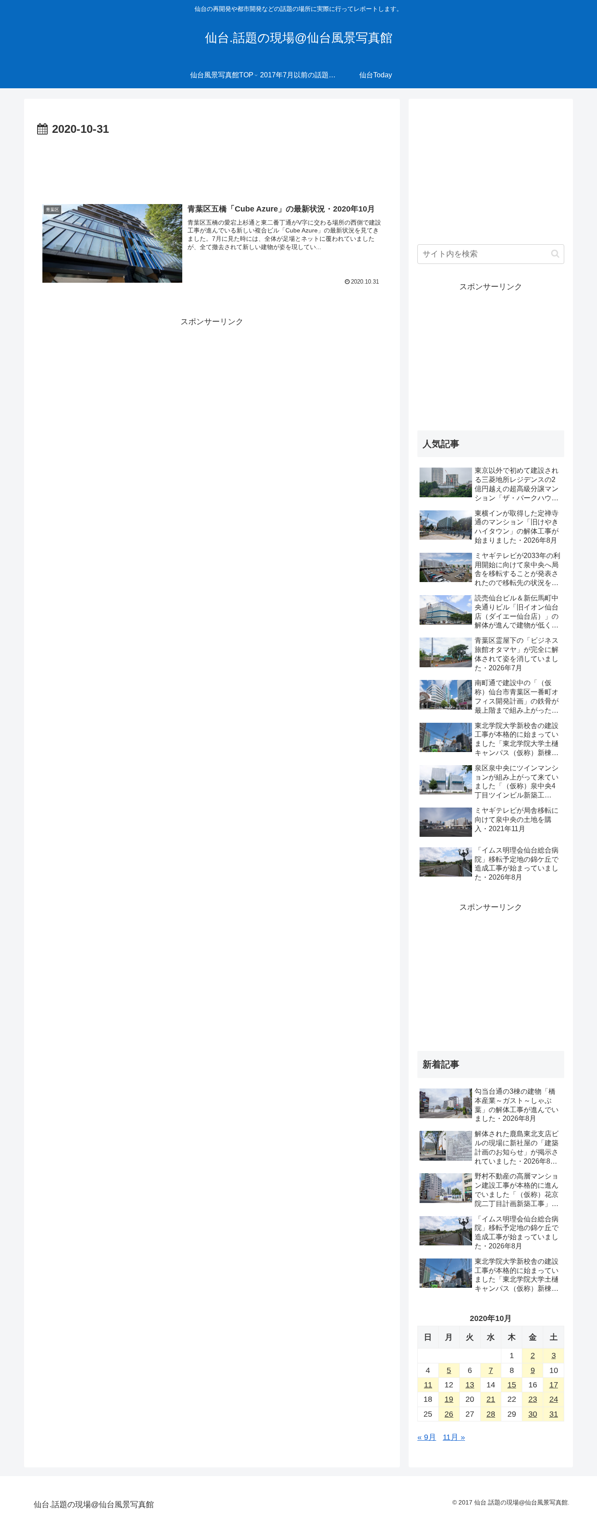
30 (532, 1414)
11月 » (454, 1437)
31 (553, 1414)
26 (448, 1414)
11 (428, 1384)
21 (490, 1399)
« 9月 (426, 1437)
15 (511, 1384)
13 (469, 1384)
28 (490, 1414)
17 (553, 1384)
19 (448, 1399)
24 (553, 1399)
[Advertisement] (212, 163)
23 (532, 1399)
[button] (555, 254)
